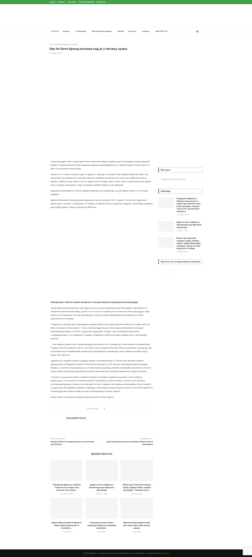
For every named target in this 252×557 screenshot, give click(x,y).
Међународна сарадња (102, 31)
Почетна (55, 31)
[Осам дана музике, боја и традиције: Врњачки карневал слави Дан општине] (102, 508)
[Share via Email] (117, 408)
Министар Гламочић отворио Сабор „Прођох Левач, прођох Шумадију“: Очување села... (137, 487)
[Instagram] (188, 31)
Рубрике (66, 31)
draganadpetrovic (76, 418)
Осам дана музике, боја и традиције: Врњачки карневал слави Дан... (101, 525)
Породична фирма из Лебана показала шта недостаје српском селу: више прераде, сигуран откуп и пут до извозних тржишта (189, 204)
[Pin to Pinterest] (114, 408)
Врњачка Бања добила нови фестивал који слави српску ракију (136, 525)
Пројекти (132, 31)
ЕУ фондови (80, 31)
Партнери (72, 2)
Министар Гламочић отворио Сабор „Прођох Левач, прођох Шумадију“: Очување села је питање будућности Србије (189, 243)
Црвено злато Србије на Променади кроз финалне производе (101, 487)
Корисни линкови (86, 2)
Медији (121, 31)
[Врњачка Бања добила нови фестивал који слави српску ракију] (136, 508)
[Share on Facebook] (109, 408)
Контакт (61, 2)
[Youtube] (191, 31)
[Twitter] (185, 31)
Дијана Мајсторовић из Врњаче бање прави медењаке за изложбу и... (67, 525)
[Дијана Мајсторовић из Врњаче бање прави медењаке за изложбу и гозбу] (67, 508)
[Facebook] (182, 31)
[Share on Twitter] (112, 408)
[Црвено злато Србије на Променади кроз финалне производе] (102, 470)
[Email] (194, 31)
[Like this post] (106, 408)
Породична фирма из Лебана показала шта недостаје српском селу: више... (67, 487)
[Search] (201, 31)
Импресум (101, 2)
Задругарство (161, 31)
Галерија (145, 31)
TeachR (166, 553)
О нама (52, 2)
